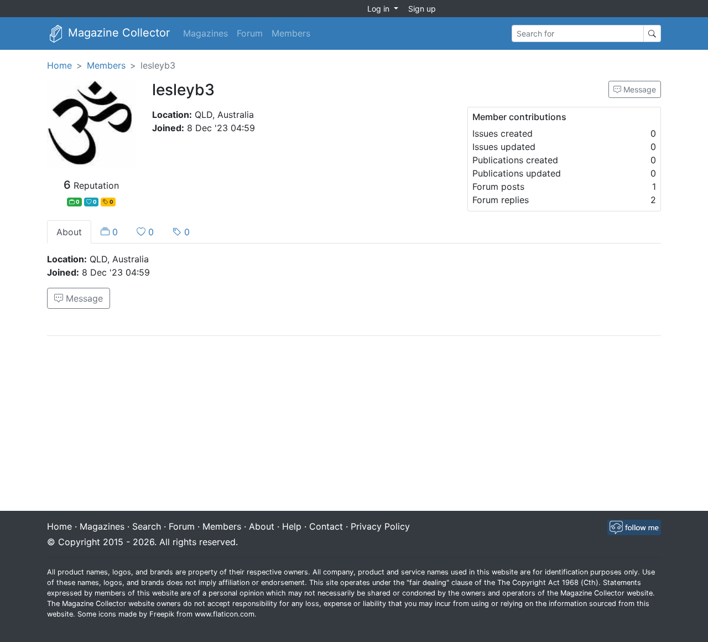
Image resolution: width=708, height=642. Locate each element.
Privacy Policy (380, 526)
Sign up (422, 8)
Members (291, 33)
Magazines (205, 33)
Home (59, 65)
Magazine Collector (117, 32)
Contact (326, 526)
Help (291, 526)
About (69, 231)
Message (638, 89)
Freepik (161, 614)
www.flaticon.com (224, 614)
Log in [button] (379, 8)
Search (146, 526)
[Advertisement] (354, 424)
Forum (250, 33)
